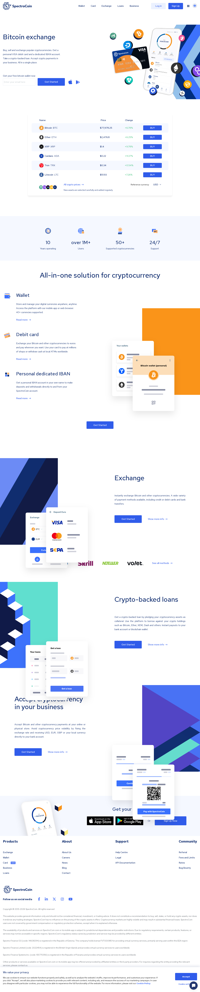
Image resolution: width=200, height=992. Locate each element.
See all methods (160, 563)
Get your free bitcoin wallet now (19, 76)
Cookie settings (186, 984)
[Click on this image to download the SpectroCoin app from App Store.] (100, 820)
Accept (186, 976)
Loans (120, 6)
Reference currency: (140, 184)
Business (134, 6)
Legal (118, 857)
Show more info (156, 519)
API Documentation (125, 863)
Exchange (106, 6)
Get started (51, 81)
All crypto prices (72, 184)
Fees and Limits (187, 857)
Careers (66, 857)
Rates (182, 863)
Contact (66, 873)
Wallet (81, 6)
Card (93, 6)
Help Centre (121, 852)
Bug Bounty (185, 868)
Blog (64, 868)
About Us (66, 852)
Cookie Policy (143, 983)
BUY (152, 127)
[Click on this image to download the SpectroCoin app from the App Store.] (70, 82)
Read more (22, 320)
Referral (183, 852)
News (65, 863)
